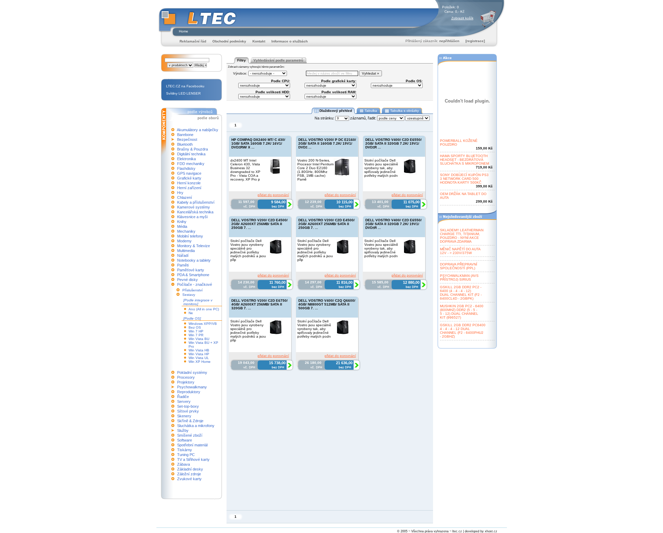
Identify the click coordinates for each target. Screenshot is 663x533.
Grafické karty (189, 178)
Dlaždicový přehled (335, 111)
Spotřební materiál (192, 445)
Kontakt (258, 41)
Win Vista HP (199, 354)
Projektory (185, 382)
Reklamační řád (193, 41)
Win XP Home (200, 362)
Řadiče (183, 397)
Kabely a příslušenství (195, 202)
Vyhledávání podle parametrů (278, 60)
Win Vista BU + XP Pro (203, 344)
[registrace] (475, 41)
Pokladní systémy (192, 372)
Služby (183, 430)
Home (183, 31)
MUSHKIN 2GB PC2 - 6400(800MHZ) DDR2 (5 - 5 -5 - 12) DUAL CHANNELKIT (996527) (461, 311)
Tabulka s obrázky (404, 111)
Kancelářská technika (195, 212)
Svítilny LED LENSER (183, 93)
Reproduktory (188, 392)
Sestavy (188, 295)
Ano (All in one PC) (204, 309)
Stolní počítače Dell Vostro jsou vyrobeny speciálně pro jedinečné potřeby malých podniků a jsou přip (248, 250)
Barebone (185, 135)
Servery (184, 401)
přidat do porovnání (273, 195)
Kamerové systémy (193, 207)
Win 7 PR (196, 335)
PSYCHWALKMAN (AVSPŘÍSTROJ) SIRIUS (459, 277)
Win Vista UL (199, 358)
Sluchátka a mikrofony (195, 426)
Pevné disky (187, 280)
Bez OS (195, 327)
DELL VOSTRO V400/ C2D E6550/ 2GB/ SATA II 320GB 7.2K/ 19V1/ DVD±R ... (393, 143)
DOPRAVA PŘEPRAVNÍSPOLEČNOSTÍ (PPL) (458, 266)
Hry (180, 193)
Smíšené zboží (189, 435)
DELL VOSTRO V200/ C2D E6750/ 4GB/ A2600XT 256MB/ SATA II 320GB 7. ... (259, 304)
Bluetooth (185, 144)
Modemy (184, 241)
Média (182, 226)
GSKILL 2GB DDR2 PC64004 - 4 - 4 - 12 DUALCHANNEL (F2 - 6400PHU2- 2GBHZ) (463, 330)
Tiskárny (184, 450)
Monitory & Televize (193, 246)
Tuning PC (186, 455)
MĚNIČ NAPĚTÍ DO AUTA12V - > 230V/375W (460, 251)
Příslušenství (192, 290)
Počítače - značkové (194, 284)
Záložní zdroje (189, 474)
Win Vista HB (199, 350)
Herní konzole (189, 183)
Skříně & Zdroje (190, 421)
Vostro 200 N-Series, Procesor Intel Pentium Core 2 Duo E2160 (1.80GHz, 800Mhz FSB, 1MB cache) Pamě (315, 169)
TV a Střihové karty (193, 459)
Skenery (184, 416)
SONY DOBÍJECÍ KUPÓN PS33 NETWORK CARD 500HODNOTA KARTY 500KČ (464, 178)
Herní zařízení (189, 188)
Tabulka (371, 111)
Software (184, 440)
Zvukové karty (189, 479)
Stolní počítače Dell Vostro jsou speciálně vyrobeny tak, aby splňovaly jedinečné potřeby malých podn (381, 167)
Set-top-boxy (188, 406)
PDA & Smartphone (193, 275)
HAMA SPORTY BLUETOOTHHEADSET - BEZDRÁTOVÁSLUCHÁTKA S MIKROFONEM (464, 159)
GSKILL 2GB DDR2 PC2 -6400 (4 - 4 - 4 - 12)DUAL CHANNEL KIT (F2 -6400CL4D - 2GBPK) (461, 292)
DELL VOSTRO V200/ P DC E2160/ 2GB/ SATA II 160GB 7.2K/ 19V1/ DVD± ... (327, 143)
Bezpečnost (187, 139)
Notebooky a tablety (194, 260)
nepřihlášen (449, 41)
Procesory (186, 377)
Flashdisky (186, 168)
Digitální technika (191, 154)
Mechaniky (186, 231)
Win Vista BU (199, 339)
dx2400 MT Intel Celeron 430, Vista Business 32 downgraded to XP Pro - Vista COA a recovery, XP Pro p (245, 169)
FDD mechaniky (190, 164)
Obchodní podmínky (229, 41)
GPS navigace (189, 173)
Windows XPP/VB (203, 324)
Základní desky (190, 469)
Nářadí (183, 255)
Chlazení (184, 197)
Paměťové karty (190, 270)
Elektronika (186, 159)
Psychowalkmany (192, 387)
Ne (191, 313)
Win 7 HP (196, 331)
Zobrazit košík (462, 18)
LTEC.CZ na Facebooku (185, 86)
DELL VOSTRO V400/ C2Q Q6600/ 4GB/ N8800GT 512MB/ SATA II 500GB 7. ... (326, 304)
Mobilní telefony (190, 236)
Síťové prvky (188, 411)
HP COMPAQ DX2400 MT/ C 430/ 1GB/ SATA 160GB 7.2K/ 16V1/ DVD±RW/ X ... (258, 143)
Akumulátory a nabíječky (197, 130)
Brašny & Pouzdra (192, 149)
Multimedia (186, 251)
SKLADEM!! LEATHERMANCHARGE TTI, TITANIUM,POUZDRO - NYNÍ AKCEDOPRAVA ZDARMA (461, 235)
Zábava (183, 464)
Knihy (181, 222)
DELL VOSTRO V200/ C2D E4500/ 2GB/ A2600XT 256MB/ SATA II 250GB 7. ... (259, 224)
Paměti (183, 265)
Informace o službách (289, 41)
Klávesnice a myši (192, 217)
